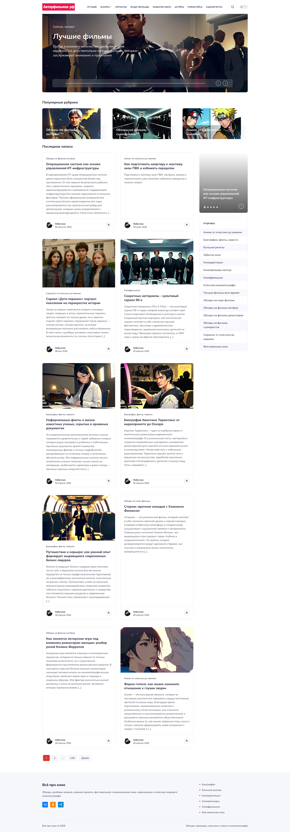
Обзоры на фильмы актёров (60, 158)
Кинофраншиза (132, 290)
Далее (85, 757)
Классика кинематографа (219, 285)
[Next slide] (225, 83)
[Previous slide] (218, 83)
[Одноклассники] (53, 804)
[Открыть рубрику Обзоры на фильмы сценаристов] (145, 123)
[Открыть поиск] (232, 7)
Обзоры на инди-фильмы (137, 501)
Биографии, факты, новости (60, 414)
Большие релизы (213, 247)
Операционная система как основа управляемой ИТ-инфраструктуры (221, 194)
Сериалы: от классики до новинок (63, 293)
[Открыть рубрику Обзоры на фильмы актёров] (74, 123)
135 (72, 757)
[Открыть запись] (78, 192)
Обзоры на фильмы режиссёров (223, 315)
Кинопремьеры (210, 801)
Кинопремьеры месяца (217, 269)
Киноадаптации (213, 262)
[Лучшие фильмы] (145, 53)
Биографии (208, 784)
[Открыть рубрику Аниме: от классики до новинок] (215, 123)
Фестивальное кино (215, 346)
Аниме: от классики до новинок (140, 158)
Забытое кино (212, 254)
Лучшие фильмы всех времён (221, 292)
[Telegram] (61, 804)
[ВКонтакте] (45, 804)
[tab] (204, 207)
